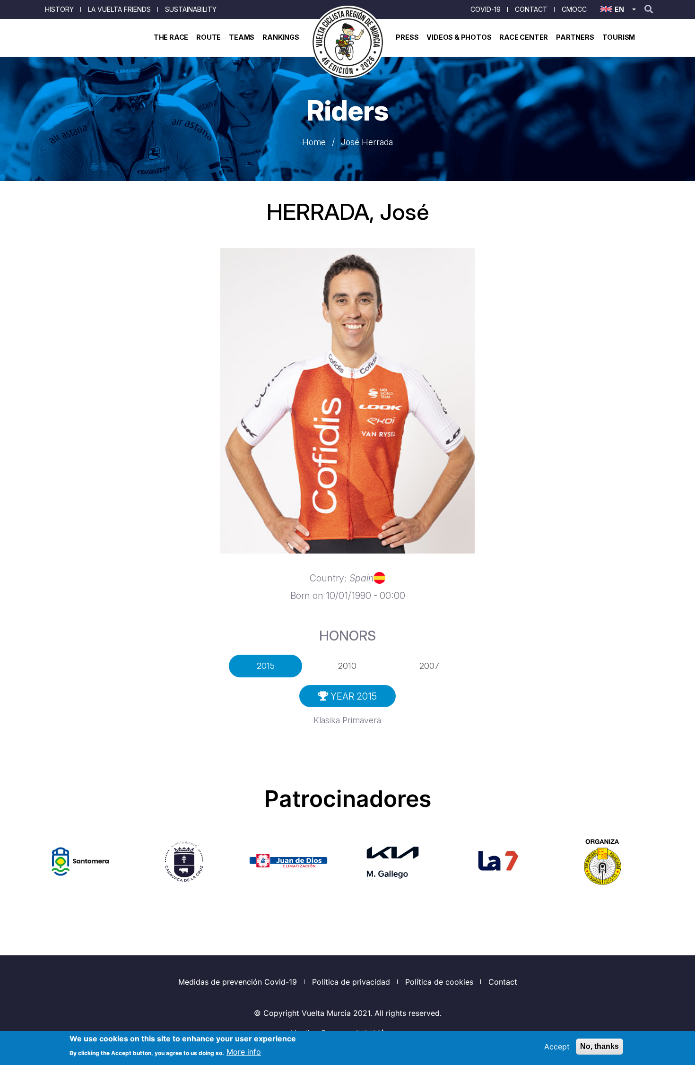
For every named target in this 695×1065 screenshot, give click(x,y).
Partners (575, 37)
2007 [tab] (429, 666)
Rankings (280, 37)
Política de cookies (439, 982)
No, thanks (599, 1046)
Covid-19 (485, 9)
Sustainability (191, 9)
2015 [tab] (266, 666)
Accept (557, 1046)
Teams (241, 37)
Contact (531, 9)
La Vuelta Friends (119, 9)
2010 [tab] (347, 666)
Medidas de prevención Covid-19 (237, 982)
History (59, 9)
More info (243, 1051)
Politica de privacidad (351, 982)
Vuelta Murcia (326, 1013)
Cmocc (574, 9)
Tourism (618, 37)
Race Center (523, 37)
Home (314, 142)
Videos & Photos (458, 37)
